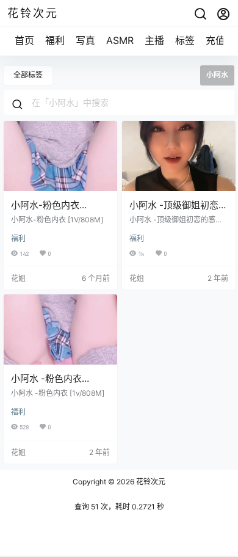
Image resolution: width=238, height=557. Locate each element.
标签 (185, 40)
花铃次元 (149, 481)
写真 (85, 40)
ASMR (120, 40)
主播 (154, 40)
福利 (55, 40)
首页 (24, 40)
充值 (215, 40)
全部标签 (28, 74)
